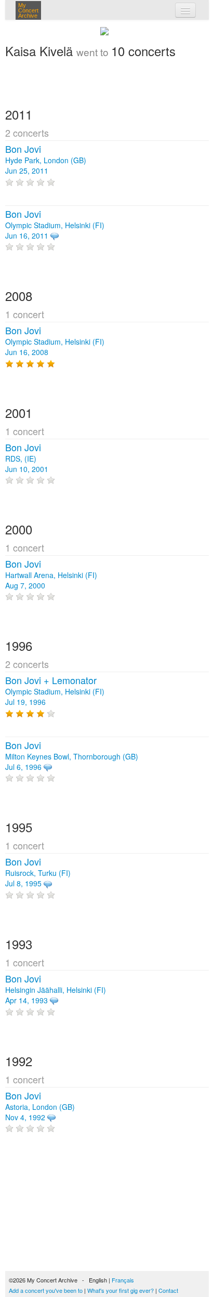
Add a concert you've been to (46, 1290)
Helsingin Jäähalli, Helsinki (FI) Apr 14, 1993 (55, 989)
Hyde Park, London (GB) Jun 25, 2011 (45, 160)
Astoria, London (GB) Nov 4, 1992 (40, 1106)
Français (123, 1280)
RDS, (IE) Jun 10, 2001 (26, 458)
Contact (168, 1290)
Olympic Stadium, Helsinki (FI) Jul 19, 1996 (54, 691)
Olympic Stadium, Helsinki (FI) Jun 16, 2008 (54, 341)
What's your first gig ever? (120, 1290)
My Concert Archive (28, 10)
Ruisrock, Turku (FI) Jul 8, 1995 (38, 872)
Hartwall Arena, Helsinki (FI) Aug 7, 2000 (51, 575)
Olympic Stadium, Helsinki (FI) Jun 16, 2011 (54, 225)
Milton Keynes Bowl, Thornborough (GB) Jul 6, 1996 (71, 756)
